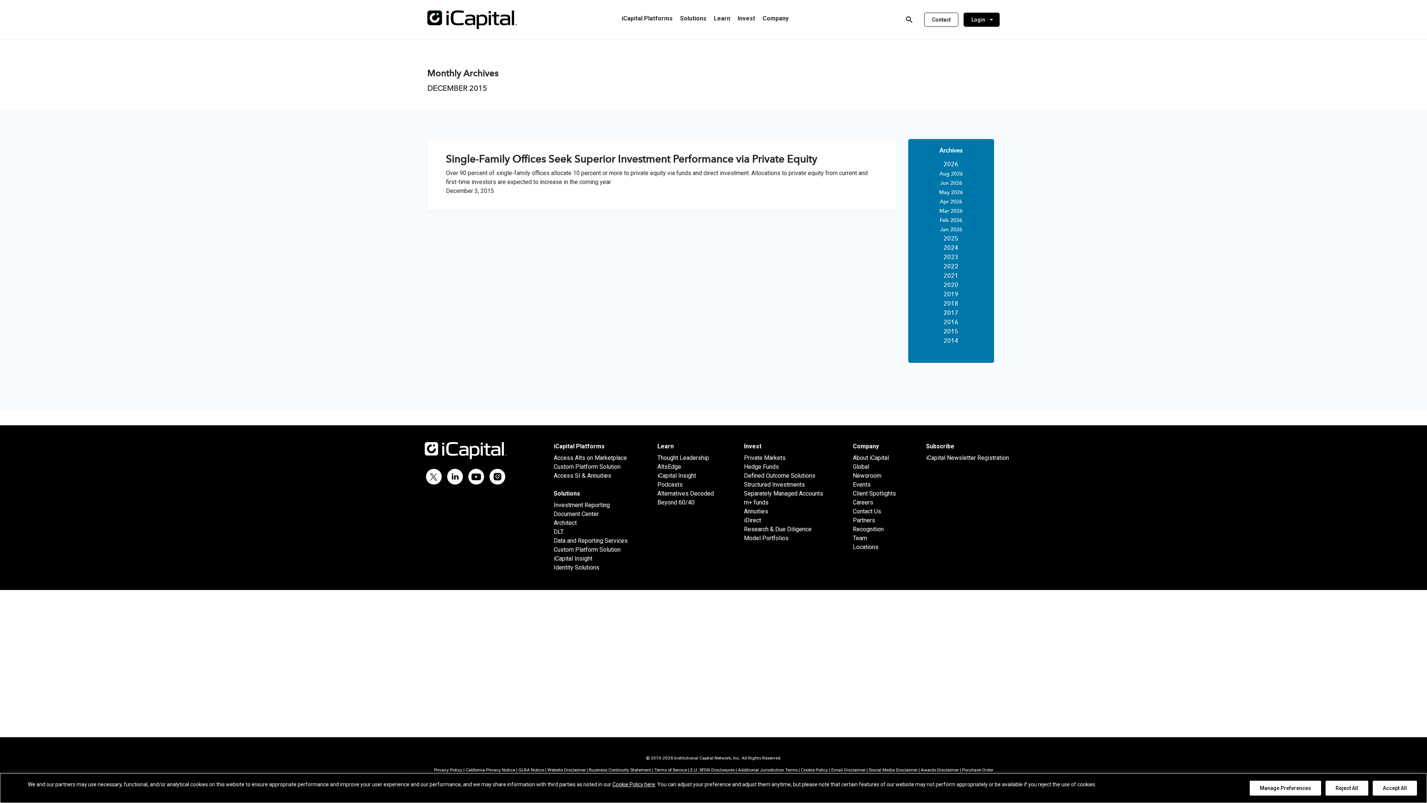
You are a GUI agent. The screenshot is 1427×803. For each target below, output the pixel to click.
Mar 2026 (950, 211)
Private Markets (765, 457)
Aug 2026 (951, 174)
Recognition (868, 529)
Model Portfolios (766, 538)
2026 (951, 165)
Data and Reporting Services (591, 540)
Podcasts (670, 484)
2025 (951, 239)
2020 (951, 285)
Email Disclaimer (848, 770)
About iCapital (871, 457)
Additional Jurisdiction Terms (767, 770)
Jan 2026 (951, 229)
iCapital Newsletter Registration (967, 457)
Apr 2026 (951, 201)
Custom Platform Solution (587, 466)
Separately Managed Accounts (783, 493)
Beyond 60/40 (676, 502)
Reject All (1347, 788)
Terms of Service (670, 770)
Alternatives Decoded (685, 493)
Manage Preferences (1285, 788)
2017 (951, 313)
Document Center (576, 513)
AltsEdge (669, 466)
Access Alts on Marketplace (590, 457)
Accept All (1395, 788)
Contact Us (867, 511)
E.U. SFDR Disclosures (712, 770)
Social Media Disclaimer (893, 770)
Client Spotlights (874, 493)
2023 (951, 258)
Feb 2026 (951, 220)
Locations (865, 547)
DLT (559, 531)
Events (862, 484)
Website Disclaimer (566, 770)
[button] (941, 20)
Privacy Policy (448, 770)
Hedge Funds (761, 466)
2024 (951, 248)
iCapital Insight (573, 558)
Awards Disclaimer (940, 770)
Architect (565, 522)
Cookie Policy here (633, 784)
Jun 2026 (951, 183)
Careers (863, 502)
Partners (864, 520)
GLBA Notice (531, 770)
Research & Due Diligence (778, 529)
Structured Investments (774, 484)
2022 (951, 267)
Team (860, 538)
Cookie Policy (814, 770)
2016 (951, 323)
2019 (951, 295)
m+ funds (756, 502)
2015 (951, 332)
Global (861, 466)
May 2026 (951, 192)
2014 (951, 341)
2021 (951, 276)
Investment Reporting (582, 505)
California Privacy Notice (490, 770)
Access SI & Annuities (582, 475)
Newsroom (867, 475)
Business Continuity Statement (620, 770)
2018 (951, 304)
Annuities (756, 511)
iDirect (752, 520)
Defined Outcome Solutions (779, 475)
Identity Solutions (576, 567)
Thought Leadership (683, 457)
